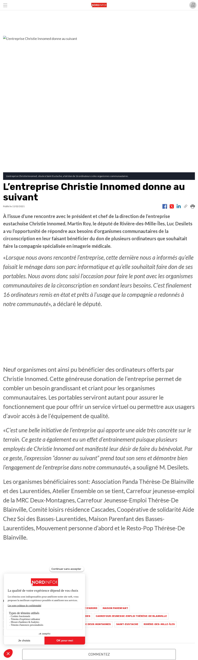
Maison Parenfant (115, 608)
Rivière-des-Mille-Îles (159, 624)
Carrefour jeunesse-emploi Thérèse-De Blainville (131, 616)
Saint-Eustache (127, 624)
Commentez (99, 654)
